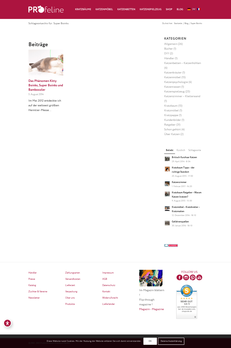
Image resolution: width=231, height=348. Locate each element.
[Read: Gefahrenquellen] (167, 223)
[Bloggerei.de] (171, 246)
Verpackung (71, 291)
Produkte (70, 304)
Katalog (32, 285)
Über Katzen (172, 134)
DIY (166, 53)
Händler (169, 58)
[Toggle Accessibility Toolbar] (7, 323)
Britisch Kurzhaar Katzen (184, 157)
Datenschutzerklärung (171, 341)
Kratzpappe (171, 115)
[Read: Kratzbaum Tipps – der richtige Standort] (167, 169)
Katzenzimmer (179, 182)
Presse (31, 279)
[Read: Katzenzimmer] (167, 184)
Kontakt (106, 291)
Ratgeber (170, 124)
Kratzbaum (171, 105)
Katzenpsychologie (176, 82)
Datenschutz (108, 285)
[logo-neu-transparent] (46, 9)
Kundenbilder (172, 120)
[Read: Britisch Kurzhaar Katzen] (167, 159)
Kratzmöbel (171, 110)
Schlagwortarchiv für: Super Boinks (48, 23)
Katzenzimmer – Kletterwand (182, 96)
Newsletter (34, 298)
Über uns (70, 298)
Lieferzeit (70, 285)
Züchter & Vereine (37, 291)
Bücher (168, 48)
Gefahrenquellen (180, 222)
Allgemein (170, 44)
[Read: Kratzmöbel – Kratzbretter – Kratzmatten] (167, 208)
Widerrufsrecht (110, 298)
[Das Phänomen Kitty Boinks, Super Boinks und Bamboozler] (45, 64)
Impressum (108, 273)
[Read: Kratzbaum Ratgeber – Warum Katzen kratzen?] (167, 194)
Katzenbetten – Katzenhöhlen (182, 63)
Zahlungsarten (72, 273)
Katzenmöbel (172, 77)
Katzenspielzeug (174, 91)
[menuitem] (83, 9)
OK (150, 341)
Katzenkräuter (173, 72)
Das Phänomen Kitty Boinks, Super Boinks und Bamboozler (45, 85)
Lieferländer (108, 304)
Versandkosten (72, 279)
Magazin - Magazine (151, 309)
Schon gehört (172, 129)
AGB (104, 279)
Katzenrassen (172, 86)
